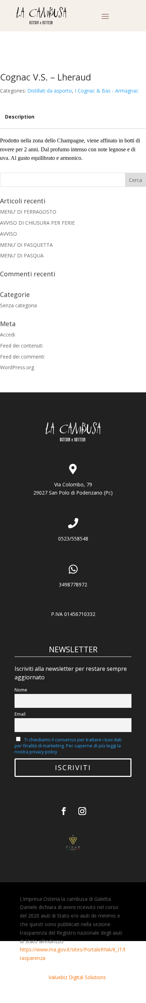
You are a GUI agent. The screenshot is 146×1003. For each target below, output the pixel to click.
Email (20, 714)
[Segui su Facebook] (64, 811)
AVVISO (8, 233)
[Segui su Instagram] (82, 811)
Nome (21, 690)
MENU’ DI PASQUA (22, 255)
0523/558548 (73, 538)
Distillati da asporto (49, 90)
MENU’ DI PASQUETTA (26, 244)
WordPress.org (17, 367)
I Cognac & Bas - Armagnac (107, 90)
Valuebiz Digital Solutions (77, 977)
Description (19, 116)
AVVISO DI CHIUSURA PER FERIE (37, 222)
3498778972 (73, 584)
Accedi (7, 334)
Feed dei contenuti (21, 345)
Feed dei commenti (22, 356)
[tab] (19, 117)
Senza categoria (18, 305)
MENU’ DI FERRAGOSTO (28, 211)
